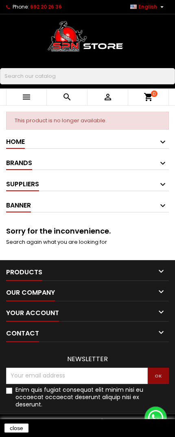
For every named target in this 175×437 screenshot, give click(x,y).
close (16, 428)
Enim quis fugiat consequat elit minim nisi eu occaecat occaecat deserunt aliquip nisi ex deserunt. (79, 397)
